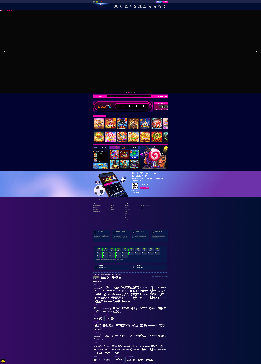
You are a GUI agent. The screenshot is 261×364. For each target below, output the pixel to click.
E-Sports (159, 7)
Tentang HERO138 (96, 207)
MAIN (100, 123)
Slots (121, 7)
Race (130, 7)
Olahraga (140, 7)
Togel (135, 7)
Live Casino (126, 7)
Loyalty (112, 207)
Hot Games (116, 7)
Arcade (150, 7)
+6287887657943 (147, 208)
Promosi (112, 205)
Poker (155, 7)
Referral (112, 209)
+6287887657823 (147, 205)
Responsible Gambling (97, 205)
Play (108, 107)
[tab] (115, 147)
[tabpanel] (130, 51)
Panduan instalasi (145, 187)
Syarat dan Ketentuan (97, 211)
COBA (116, 153)
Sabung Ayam (164, 7)
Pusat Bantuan (95, 209)
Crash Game (145, 7)
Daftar (165, 1)
